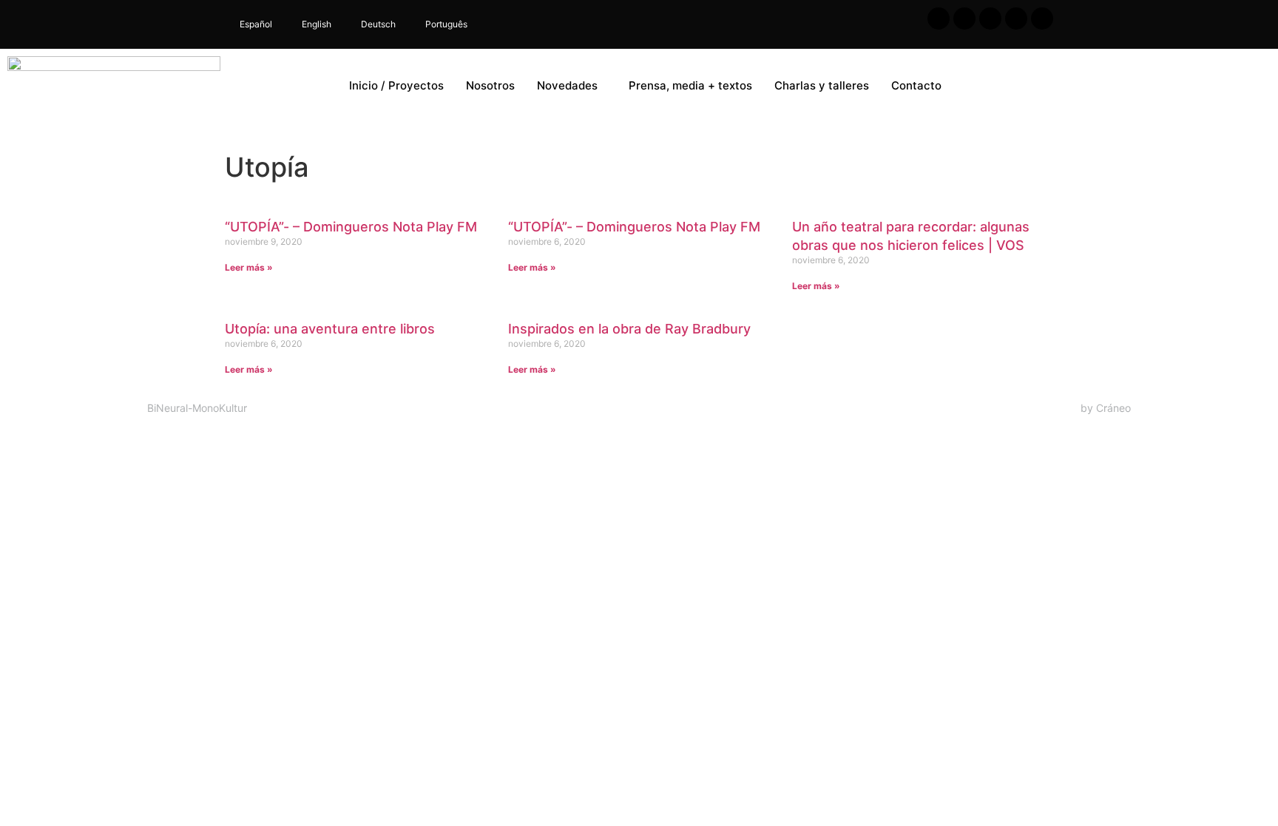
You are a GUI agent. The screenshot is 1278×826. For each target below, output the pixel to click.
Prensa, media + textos (690, 85)
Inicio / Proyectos (396, 85)
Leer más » (249, 267)
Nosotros (490, 85)
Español (256, 24)
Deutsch (378, 24)
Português (446, 24)
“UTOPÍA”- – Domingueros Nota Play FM (351, 226)
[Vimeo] (1042, 18)
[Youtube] (990, 18)
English (316, 24)
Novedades (567, 85)
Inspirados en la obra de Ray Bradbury (629, 328)
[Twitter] (964, 18)
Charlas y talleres (821, 85)
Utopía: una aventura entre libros (330, 328)
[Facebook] (938, 18)
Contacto (916, 85)
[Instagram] (1016, 18)
